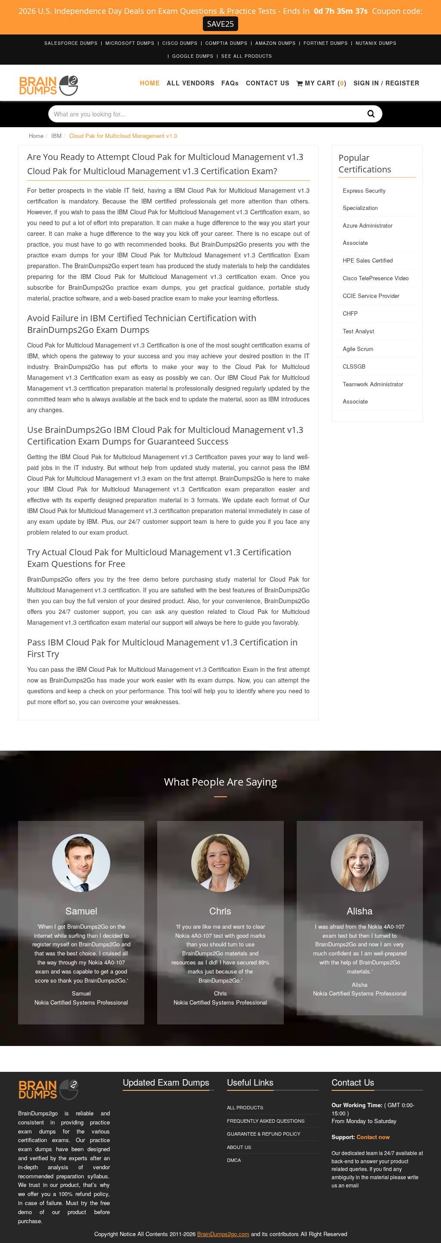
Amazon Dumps (275, 43)
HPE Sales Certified (368, 260)
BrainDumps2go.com (223, 1234)
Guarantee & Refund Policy (263, 1133)
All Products (245, 1107)
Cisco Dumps (180, 43)
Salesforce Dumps (71, 43)
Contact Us (267, 82)
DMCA (234, 1159)
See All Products (246, 56)
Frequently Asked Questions (265, 1120)
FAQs (230, 82)
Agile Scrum (358, 348)
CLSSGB (354, 366)
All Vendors (190, 82)
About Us (239, 1146)
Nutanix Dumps (376, 43)
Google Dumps (193, 56)
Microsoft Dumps (130, 43)
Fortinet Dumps (326, 43)
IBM (56, 136)
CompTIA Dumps (226, 43)
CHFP (350, 313)
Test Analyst (358, 331)
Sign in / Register (386, 82)
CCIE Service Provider (371, 295)
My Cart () (325, 82)
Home (150, 82)
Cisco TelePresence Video (376, 278)
